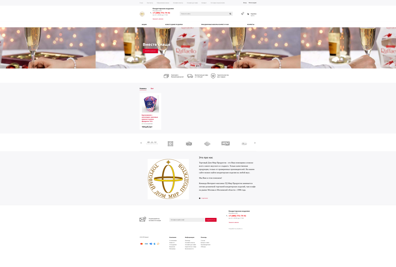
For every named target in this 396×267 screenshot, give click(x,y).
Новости (171, 242)
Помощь (204, 237)
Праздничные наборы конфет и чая (215, 24)
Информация (189, 237)
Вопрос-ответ (205, 242)
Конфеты (250, 24)
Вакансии (172, 246)
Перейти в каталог (150, 51)
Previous (141, 142)
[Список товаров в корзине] (252, 15)
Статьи (203, 240)
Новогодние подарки (174, 24)
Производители (205, 244)
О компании (173, 240)
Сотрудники (173, 244)
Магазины (172, 248)
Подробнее (204, 198)
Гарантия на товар (190, 246)
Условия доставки (190, 244)
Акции (144, 24)
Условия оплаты (190, 242)
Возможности (189, 248)
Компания (172, 237)
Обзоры (203, 246)
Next (254, 142)
